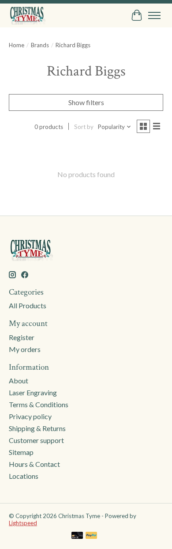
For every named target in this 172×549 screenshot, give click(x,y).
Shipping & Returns (37, 428)
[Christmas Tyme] (27, 15)
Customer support (36, 440)
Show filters (86, 102)
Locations (23, 476)
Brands (40, 45)
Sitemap (21, 452)
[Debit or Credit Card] (77, 536)
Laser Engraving (33, 392)
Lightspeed (23, 522)
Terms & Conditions (38, 404)
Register (21, 337)
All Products (27, 305)
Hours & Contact (34, 464)
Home (16, 45)
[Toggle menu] (154, 15)
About (18, 380)
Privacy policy (30, 416)
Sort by (83, 126)
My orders (25, 349)
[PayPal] (91, 536)
